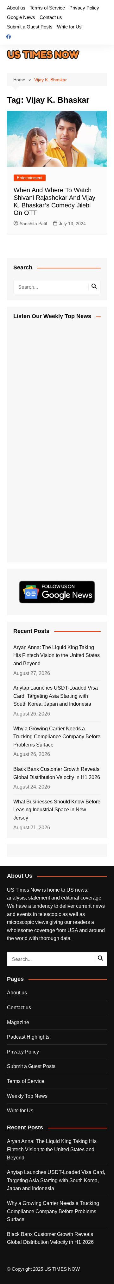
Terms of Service (47, 7)
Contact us (51, 17)
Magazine (18, 1022)
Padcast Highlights (28, 1037)
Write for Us (69, 26)
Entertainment (29, 177)
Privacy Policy (84, 7)
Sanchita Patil (33, 223)
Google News (21, 17)
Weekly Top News (27, 1096)
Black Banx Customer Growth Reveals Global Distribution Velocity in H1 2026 (56, 773)
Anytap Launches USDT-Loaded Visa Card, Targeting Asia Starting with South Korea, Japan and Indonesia (55, 696)
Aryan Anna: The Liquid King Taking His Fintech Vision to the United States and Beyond (56, 655)
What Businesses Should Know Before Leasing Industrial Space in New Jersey (56, 809)
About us (16, 7)
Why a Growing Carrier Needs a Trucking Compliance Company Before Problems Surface (56, 736)
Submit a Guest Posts (30, 26)
